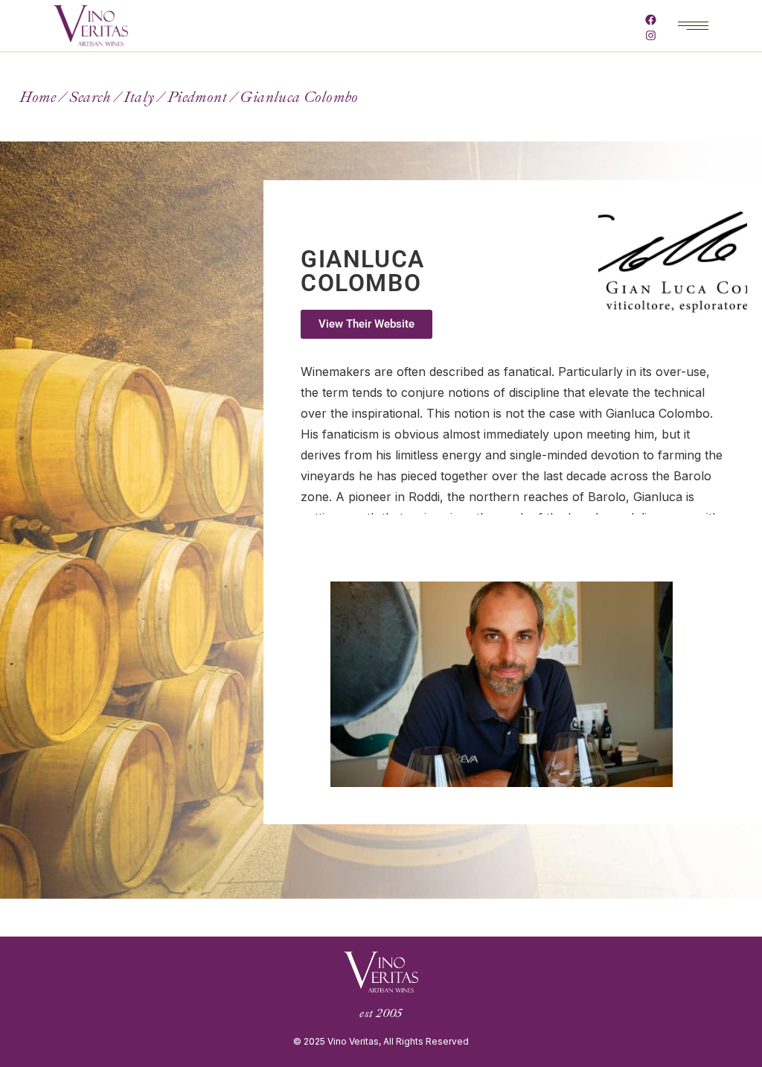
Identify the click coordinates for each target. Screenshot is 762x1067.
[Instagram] (650, 35)
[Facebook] (650, 19)
